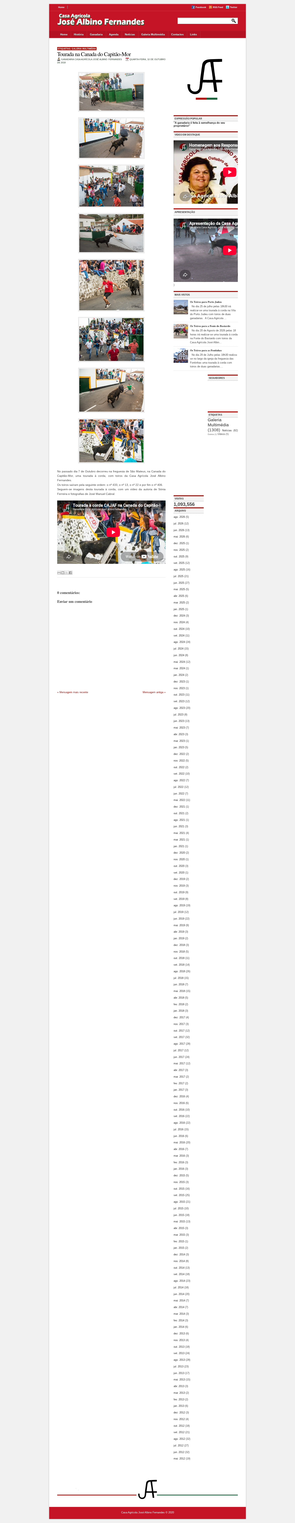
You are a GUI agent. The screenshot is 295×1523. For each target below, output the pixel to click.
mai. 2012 (179, 1458)
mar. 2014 (179, 1313)
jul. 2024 (178, 648)
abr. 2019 (179, 931)
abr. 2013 (179, 1386)
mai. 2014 (179, 1300)
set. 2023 (179, 701)
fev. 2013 (179, 1399)
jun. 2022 (179, 793)
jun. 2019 (179, 918)
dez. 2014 (179, 1254)
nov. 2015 (179, 1182)
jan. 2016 (179, 1168)
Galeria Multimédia (153, 34)
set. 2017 (179, 1037)
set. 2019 (179, 898)
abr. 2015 (179, 1228)
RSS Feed (218, 7)
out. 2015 (179, 1188)
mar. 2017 (179, 1076)
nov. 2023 (179, 688)
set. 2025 (179, 562)
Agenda (113, 34)
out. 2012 (179, 1425)
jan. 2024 (179, 674)
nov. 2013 (179, 1340)
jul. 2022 (178, 786)
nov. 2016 (179, 1103)
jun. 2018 (179, 984)
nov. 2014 (179, 1261)
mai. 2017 (179, 1063)
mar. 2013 (179, 1392)
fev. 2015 (179, 1241)
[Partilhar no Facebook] (70, 573)
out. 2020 (179, 865)
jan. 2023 (179, 747)
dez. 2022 (179, 753)
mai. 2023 (179, 727)
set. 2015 (179, 1195)
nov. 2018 (179, 951)
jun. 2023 (179, 720)
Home (61, 7)
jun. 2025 (179, 582)
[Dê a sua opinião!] (63, 573)
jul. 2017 (178, 1050)
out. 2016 (179, 1109)
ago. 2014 (179, 1280)
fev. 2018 (179, 1004)
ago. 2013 (179, 1359)
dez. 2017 (179, 1017)
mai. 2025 (179, 589)
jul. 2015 (178, 1208)
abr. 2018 (179, 997)
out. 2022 (179, 767)
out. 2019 (179, 892)
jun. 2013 (179, 1373)
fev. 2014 (179, 1320)
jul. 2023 (178, 714)
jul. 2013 (178, 1366)
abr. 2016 (179, 1149)
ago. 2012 (179, 1438)
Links (193, 34)
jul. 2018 (178, 977)
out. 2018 (179, 958)
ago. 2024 (179, 641)
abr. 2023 (179, 734)
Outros (211, 434)
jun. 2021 (179, 826)
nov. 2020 (179, 859)
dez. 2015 (179, 1175)
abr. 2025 (179, 595)
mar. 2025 (179, 602)
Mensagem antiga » (154, 692)
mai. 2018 (179, 991)
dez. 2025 (179, 543)
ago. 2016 (179, 1122)
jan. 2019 (179, 938)
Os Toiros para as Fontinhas (206, 350)
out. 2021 (179, 813)
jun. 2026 (179, 530)
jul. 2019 (178, 912)
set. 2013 (179, 1353)
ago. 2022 (179, 780)
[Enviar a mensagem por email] (59, 573)
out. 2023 (179, 694)
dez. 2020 (179, 852)
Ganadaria (96, 34)
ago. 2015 (179, 1201)
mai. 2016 (179, 1142)
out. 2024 (179, 628)
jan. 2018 (179, 1010)
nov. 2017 (179, 1024)
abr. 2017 (179, 1070)
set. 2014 (179, 1274)
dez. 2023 (179, 681)
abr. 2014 (179, 1307)
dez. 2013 (179, 1333)
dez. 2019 (179, 879)
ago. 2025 (179, 569)
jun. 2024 (179, 655)
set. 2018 (179, 964)
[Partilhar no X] (67, 573)
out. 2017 (179, 1030)
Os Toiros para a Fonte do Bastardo (210, 326)
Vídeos (221, 434)
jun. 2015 (179, 1215)
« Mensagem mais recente (72, 692)
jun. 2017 (179, 1056)
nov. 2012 (179, 1419)
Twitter (233, 7)
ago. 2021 (179, 819)
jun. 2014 (179, 1294)
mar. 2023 (179, 740)
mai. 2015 (179, 1221)
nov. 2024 (179, 622)
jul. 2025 (178, 576)
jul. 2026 (178, 523)
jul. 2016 (178, 1129)
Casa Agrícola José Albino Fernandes (143, 1512)
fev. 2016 (179, 1162)
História (78, 34)
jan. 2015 (179, 1247)
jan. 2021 (179, 846)
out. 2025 (179, 556)
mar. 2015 (179, 1234)
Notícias (130, 34)
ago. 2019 (179, 905)
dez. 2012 (179, 1412)
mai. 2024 (179, 661)
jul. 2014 (178, 1287)
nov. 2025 (179, 549)
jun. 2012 (179, 1452)
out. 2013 (179, 1346)
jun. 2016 (179, 1136)
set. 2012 (179, 1432)
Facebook (201, 7)
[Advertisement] (189, 435)
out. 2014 (179, 1267)
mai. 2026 (179, 536)
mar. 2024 (179, 668)
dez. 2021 (179, 806)
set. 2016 (179, 1116)
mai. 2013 (179, 1379)
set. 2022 (179, 773)
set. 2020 (179, 872)
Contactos (177, 34)
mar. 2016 (179, 1155)
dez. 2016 (179, 1096)
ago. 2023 (179, 707)
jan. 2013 (179, 1405)
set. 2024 (179, 635)
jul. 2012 (178, 1445)
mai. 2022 (179, 800)
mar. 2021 (179, 839)
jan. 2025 (179, 609)
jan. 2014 (179, 1326)
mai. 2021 (179, 832)
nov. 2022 (179, 760)
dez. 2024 (179, 615)
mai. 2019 (179, 925)
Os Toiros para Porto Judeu (206, 302)
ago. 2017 (179, 1043)
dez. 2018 (179, 944)
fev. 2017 (179, 1083)
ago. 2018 (179, 971)
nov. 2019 (179, 885)
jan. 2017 (179, 1089)
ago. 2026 (179, 516)
